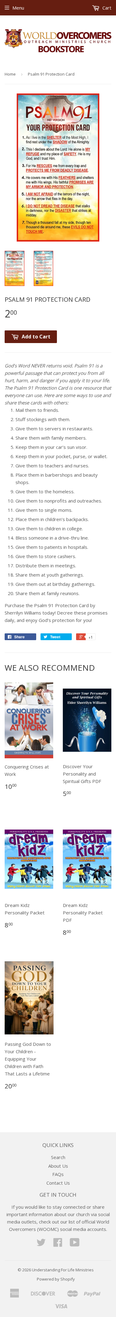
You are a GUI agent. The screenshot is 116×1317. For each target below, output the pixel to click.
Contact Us (58, 1183)
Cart (106, 8)
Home (10, 74)
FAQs (58, 1174)
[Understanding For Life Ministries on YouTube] (74, 1244)
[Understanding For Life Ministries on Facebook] (57, 1244)
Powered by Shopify (56, 1279)
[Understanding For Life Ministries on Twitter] (41, 1244)
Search (58, 1157)
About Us (58, 1166)
